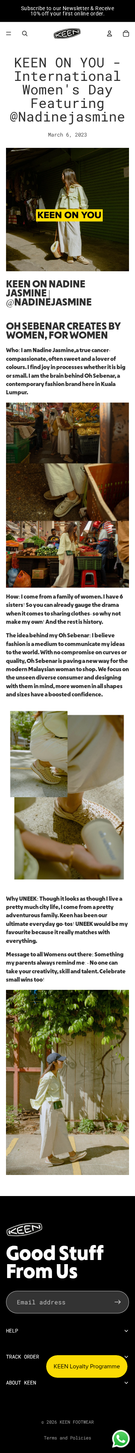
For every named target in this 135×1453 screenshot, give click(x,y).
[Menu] (8, 33)
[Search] (24, 33)
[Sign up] (118, 1302)
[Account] (109, 33)
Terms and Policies (67, 1438)
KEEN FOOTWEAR (77, 1422)
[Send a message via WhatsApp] (121, 1439)
